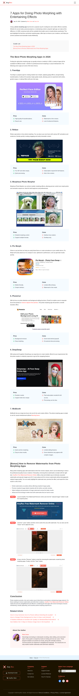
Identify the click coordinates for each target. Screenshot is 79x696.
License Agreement (65, 692)
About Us (30, 670)
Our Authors (30, 677)
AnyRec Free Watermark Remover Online (25, 475)
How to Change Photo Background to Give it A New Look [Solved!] (30, 617)
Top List (36, 21)
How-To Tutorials (46, 677)
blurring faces (35, 415)
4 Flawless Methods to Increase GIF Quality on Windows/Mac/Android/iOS (33, 619)
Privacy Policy (54, 692)
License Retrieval (46, 673)
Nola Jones (30, 21)
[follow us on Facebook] (59, 681)
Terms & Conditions (43, 692)
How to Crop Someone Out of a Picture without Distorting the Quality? (31, 615)
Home (31, 657)
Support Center (45, 670)
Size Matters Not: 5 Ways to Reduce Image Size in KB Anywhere (30, 622)
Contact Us (30, 673)
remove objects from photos (30, 302)
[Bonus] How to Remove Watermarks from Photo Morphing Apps (30, 48)
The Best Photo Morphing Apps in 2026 (24, 46)
